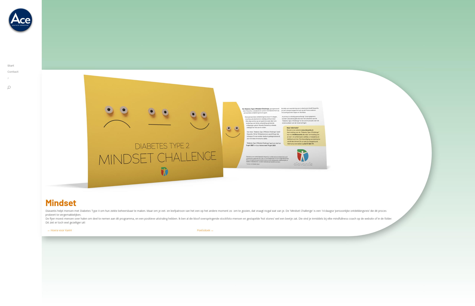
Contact (13, 71)
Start (10, 65)
